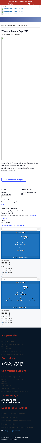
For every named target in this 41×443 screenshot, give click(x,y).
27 (7, 272)
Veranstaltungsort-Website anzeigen (12, 225)
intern (3, 204)
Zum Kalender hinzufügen (14, 180)
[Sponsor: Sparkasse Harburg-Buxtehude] (10, 430)
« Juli (2, 276)
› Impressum (13, 439)
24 (2, 272)
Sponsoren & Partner (14, 407)
